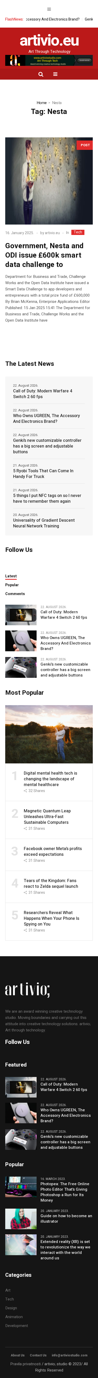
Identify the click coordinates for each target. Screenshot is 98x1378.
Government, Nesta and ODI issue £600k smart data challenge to (44, 255)
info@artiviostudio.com (70, 1355)
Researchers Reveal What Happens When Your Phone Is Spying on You (51, 918)
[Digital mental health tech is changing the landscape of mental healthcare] (49, 734)
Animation (14, 1317)
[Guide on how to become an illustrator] (21, 1219)
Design (11, 1308)
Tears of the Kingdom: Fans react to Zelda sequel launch (51, 884)
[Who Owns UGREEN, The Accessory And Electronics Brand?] (21, 640)
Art (7, 1290)
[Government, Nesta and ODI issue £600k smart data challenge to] (49, 181)
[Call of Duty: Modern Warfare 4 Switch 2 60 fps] (21, 615)
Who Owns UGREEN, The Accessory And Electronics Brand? (46, 419)
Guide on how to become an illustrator (66, 1218)
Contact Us (38, 1355)
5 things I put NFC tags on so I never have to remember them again (47, 499)
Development (16, 1326)
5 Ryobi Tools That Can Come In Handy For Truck (43, 474)
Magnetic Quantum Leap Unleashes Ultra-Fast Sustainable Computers (47, 817)
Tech (78, 232)
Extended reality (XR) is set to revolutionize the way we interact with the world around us (65, 1250)
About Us (18, 1355)
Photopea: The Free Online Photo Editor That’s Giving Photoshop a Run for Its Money (65, 1192)
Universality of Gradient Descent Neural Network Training (44, 523)
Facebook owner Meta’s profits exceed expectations (53, 852)
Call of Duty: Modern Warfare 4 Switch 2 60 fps (42, 394)
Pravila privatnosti (25, 1364)
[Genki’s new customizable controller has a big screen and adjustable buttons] (21, 667)
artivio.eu (52, 233)
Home (42, 103)
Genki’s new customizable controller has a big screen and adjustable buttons (47, 446)
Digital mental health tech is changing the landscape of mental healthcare (50, 779)
